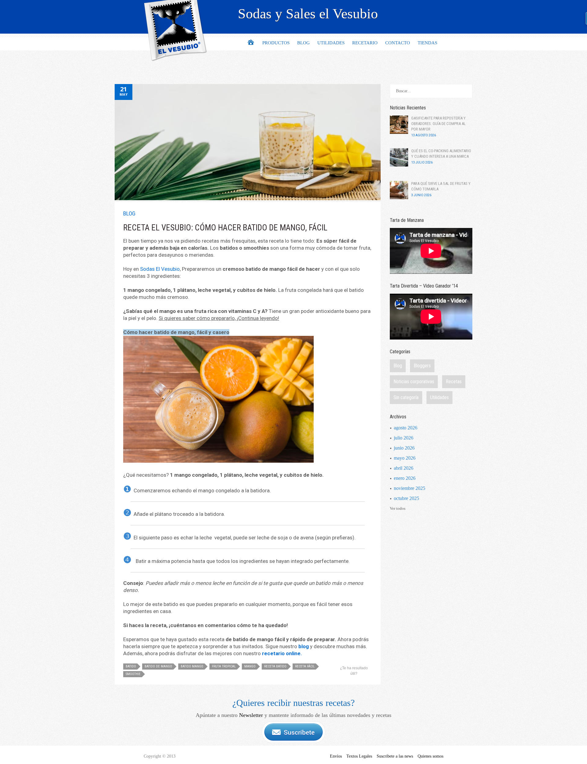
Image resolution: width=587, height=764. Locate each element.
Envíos (336, 756)
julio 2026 (403, 437)
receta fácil (305, 666)
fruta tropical (224, 666)
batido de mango (158, 666)
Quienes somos (430, 756)
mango (250, 666)
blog (303, 646)
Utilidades (439, 397)
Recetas (454, 381)
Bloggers (422, 366)
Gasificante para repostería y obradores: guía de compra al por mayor (438, 123)
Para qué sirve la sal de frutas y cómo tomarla (441, 186)
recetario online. (282, 653)
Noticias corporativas (413, 381)
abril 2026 (403, 468)
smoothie (133, 674)
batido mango (192, 666)
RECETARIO (365, 42)
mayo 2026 (404, 458)
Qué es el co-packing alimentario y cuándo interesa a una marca (441, 154)
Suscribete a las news (395, 756)
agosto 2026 (405, 427)
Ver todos (397, 508)
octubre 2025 (406, 498)
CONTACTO (397, 42)
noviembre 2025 (409, 488)
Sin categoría (406, 397)
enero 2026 (404, 478)
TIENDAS (427, 42)
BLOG (303, 42)
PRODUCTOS (276, 42)
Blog (129, 213)
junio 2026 (404, 447)
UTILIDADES (331, 42)
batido (131, 666)
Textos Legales (359, 756)
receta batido (275, 666)
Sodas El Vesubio (160, 269)
